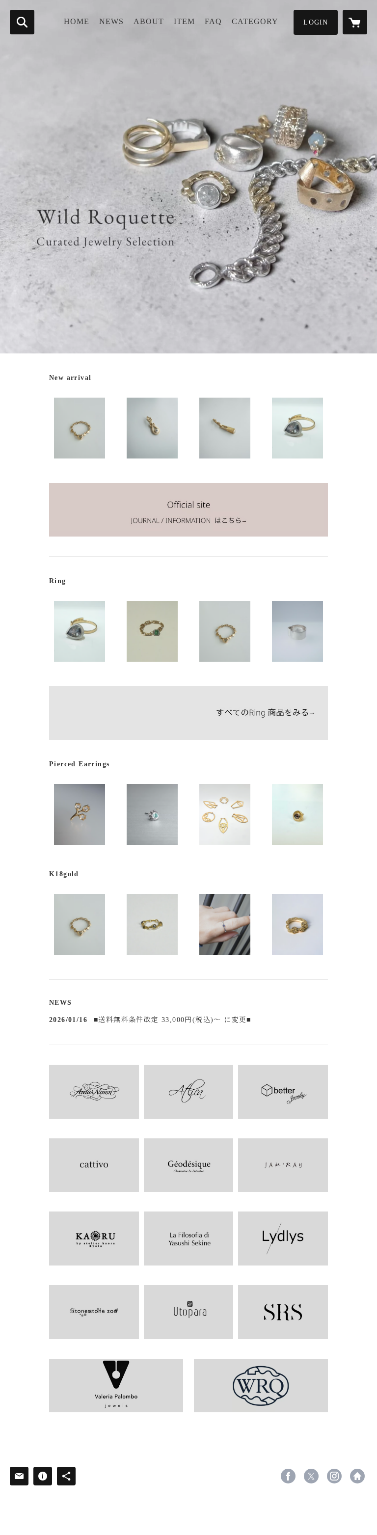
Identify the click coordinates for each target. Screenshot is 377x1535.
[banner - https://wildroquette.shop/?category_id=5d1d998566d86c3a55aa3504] (189, 1092)
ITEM (184, 21)
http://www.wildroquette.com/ (357, 1476)
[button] (316, 22)
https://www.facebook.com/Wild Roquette (288, 1476)
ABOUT (149, 21)
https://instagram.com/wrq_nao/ (334, 1476)
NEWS (111, 21)
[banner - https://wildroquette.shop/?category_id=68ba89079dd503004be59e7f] (283, 1312)
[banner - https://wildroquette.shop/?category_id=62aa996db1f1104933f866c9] (283, 1092)
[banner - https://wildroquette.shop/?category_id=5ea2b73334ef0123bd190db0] (94, 1165)
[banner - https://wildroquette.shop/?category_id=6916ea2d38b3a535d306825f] (188, 713)
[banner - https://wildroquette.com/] (188, 510)
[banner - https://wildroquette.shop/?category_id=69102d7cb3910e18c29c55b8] (261, 1385)
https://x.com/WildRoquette (311, 1476)
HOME (76, 21)
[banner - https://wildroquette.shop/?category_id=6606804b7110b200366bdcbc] (94, 1092)
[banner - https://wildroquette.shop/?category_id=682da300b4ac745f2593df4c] (116, 1385)
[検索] (22, 22)
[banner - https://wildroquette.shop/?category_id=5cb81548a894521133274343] (94, 1239)
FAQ (213, 21)
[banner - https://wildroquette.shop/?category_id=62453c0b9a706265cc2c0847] (94, 1312)
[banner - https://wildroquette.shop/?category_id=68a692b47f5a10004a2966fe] (189, 1312)
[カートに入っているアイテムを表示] (355, 22)
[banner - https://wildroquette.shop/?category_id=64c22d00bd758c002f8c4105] (283, 1165)
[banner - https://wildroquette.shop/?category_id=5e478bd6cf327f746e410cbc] (189, 1239)
